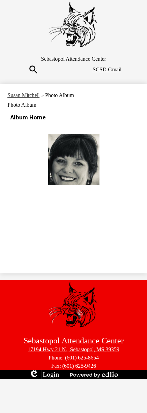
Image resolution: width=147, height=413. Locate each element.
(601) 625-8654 (82, 358)
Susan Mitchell (24, 95)
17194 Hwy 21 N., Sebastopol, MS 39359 (73, 349)
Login (44, 374)
